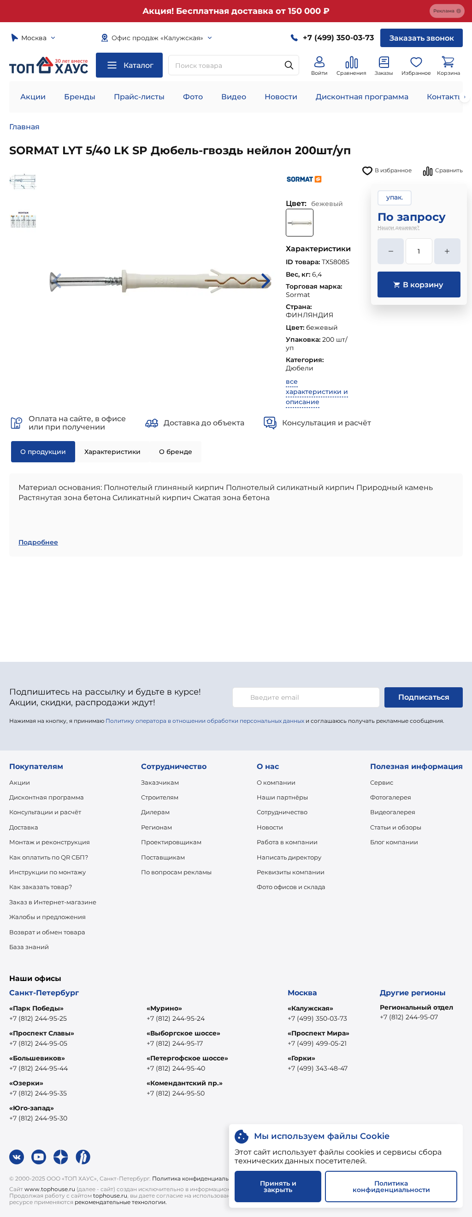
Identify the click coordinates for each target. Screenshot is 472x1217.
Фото (193, 96)
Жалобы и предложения (47, 916)
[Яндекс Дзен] (60, 1157)
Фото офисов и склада (291, 886)
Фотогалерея (390, 797)
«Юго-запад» (31, 1108)
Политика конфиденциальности (199, 1178)
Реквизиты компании (290, 872)
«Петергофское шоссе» (187, 1058)
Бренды (79, 96)
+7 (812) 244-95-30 (38, 1118)
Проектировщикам (171, 842)
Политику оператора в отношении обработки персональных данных (205, 720)
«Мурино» (164, 1008)
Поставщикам (163, 857)
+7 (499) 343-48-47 (318, 1068)
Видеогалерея (392, 812)
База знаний (29, 947)
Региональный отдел (416, 1007)
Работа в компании (287, 842)
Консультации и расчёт (45, 812)
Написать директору (289, 857)
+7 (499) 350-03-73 (317, 1018)
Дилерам (155, 812)
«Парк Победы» (36, 1008)
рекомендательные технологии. (121, 1202)
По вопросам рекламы (176, 872)
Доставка (23, 827)
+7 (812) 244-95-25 (38, 1018)
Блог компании (394, 842)
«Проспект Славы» (41, 1033)
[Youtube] (38, 1157)
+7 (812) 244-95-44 (38, 1068)
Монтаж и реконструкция (49, 842)
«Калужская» (310, 1008)
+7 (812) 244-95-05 (38, 1043)
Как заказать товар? (40, 886)
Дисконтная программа (362, 96)
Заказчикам (160, 782)
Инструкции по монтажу (47, 872)
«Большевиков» (37, 1058)
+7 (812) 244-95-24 (176, 1018)
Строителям (159, 797)
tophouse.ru (110, 1195)
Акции (33, 96)
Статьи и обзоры (395, 827)
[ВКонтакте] (16, 1157)
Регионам (156, 827)
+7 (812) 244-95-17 (175, 1043)
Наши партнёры (282, 797)
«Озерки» (26, 1083)
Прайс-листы (139, 96)
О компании (276, 782)
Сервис (381, 782)
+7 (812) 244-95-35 (38, 1093)
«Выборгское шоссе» (183, 1033)
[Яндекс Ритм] (83, 1157)
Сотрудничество (282, 812)
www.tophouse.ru (49, 1189)
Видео (233, 96)
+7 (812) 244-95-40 (176, 1068)
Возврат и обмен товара (47, 932)
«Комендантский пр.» (185, 1083)
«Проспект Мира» (318, 1033)
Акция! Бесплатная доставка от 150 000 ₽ (236, 11)
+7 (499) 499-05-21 (317, 1043)
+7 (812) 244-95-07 (409, 1017)
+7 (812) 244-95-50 (176, 1093)
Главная (24, 126)
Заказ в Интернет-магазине (52, 902)
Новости (281, 96)
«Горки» (301, 1058)
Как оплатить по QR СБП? (48, 857)
